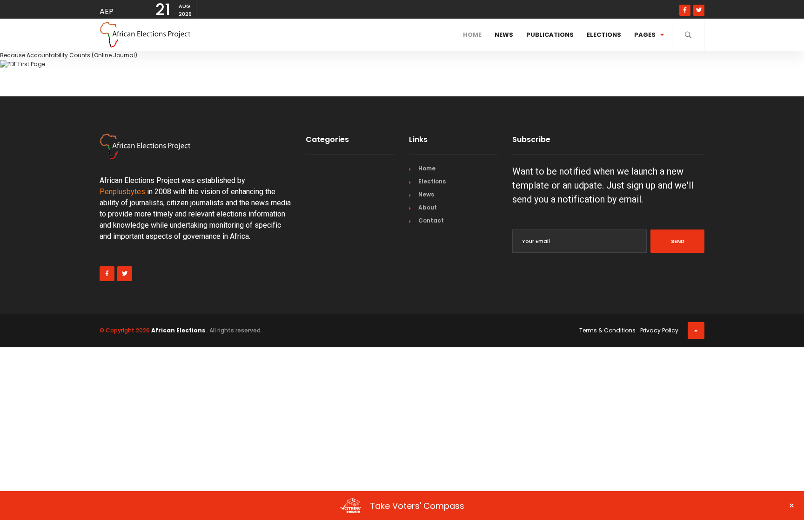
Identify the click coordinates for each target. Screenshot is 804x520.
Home (472, 34)
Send (677, 241)
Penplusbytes (122, 191)
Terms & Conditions (607, 330)
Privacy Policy (659, 330)
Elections (604, 34)
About (427, 207)
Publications (550, 34)
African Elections (178, 330)
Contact (431, 220)
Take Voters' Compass (582, 505)
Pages (645, 34)
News (504, 34)
